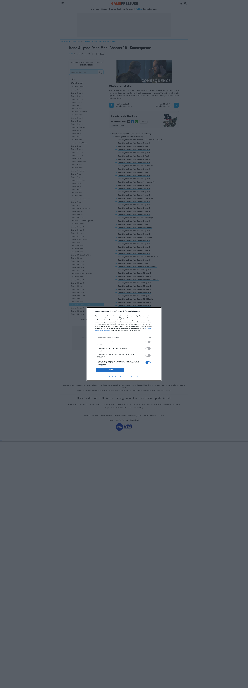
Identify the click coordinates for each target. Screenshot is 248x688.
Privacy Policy (135, 377)
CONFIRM (110, 370)
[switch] (148, 342)
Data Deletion (113, 377)
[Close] (157, 311)
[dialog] (124, 344)
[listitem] (124, 338)
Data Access (124, 377)
